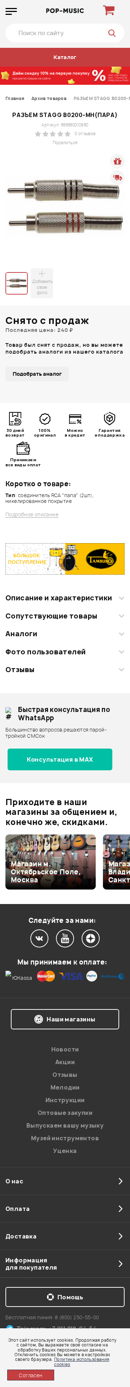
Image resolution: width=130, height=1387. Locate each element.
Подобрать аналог (37, 373)
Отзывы (20, 669)
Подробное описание (31, 515)
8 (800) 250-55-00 (77, 1317)
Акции (65, 1062)
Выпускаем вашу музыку (65, 1125)
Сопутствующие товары (51, 616)
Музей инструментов (65, 1138)
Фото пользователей (45, 652)
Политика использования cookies (81, 1362)
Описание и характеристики (58, 598)
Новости (65, 1049)
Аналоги (21, 633)
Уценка (65, 1151)
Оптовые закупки (65, 1113)
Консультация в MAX (60, 759)
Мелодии (65, 1087)
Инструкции (65, 1100)
